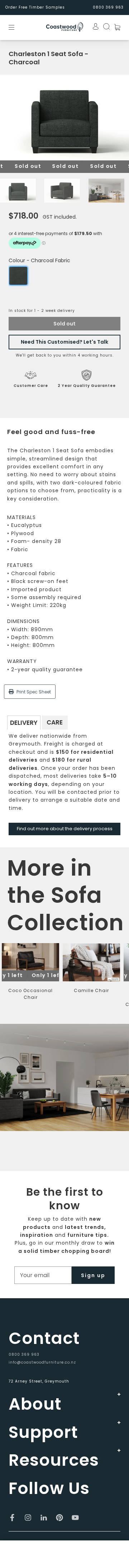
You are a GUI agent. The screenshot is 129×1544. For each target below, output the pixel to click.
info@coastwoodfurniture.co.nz (42, 1362)
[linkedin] (44, 1517)
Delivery (24, 722)
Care (55, 722)
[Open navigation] (16, 27)
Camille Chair (91, 990)
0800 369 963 (24, 1354)
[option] (64, 117)
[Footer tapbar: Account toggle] (93, 26)
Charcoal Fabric (18, 276)
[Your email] (43, 1275)
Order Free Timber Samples (35, 7)
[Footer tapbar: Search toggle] (104, 26)
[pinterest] (59, 1517)
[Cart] (115, 27)
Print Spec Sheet (33, 692)
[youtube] (75, 1517)
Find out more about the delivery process (65, 828)
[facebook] (12, 1517)
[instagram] (28, 1517)
